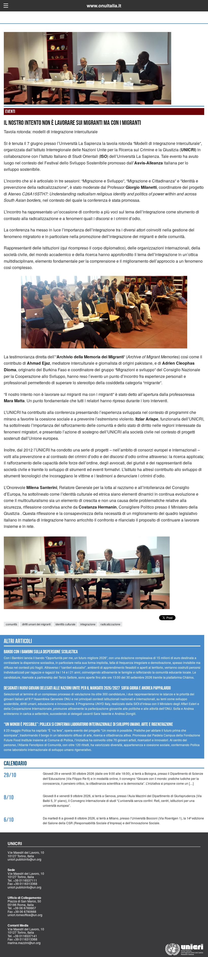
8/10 (9, 797)
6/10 (9, 819)
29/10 (10, 775)
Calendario (15, 763)
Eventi (10, 111)
